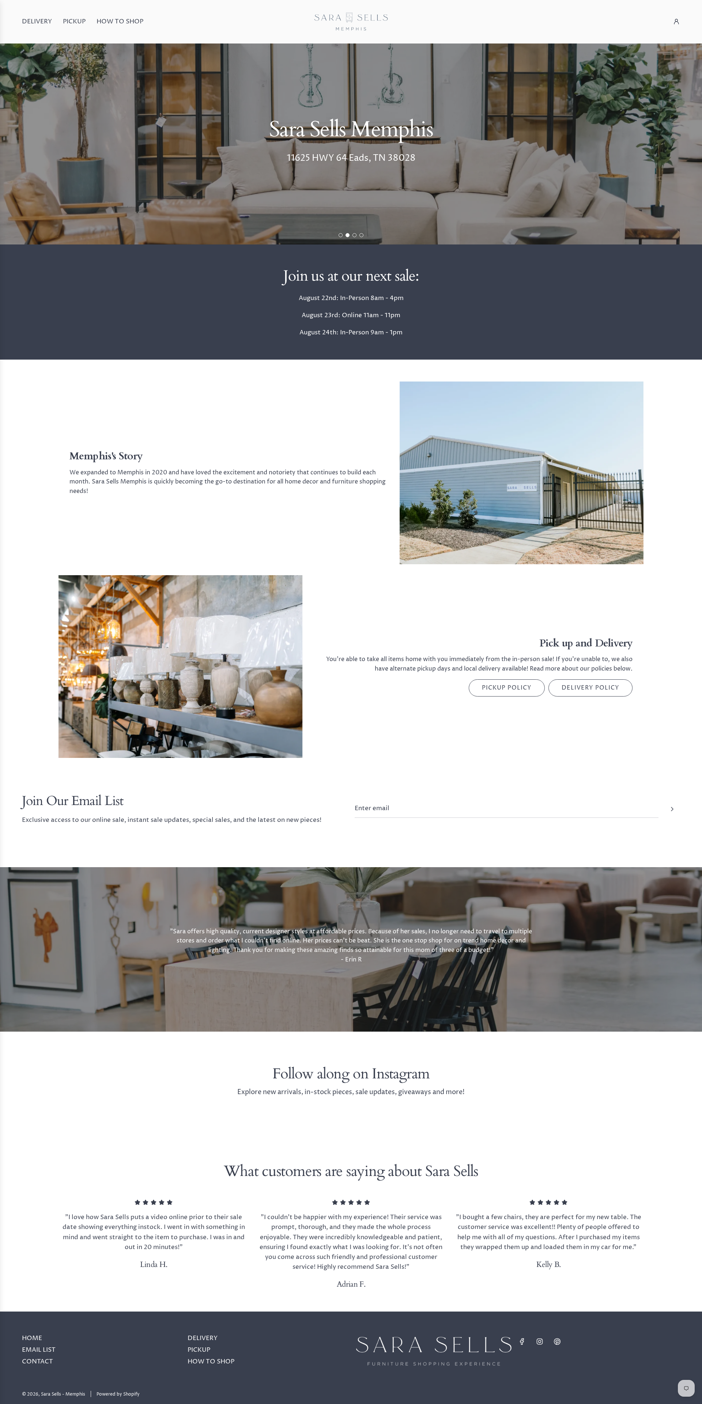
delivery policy (590, 688)
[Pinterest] (557, 1341)
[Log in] (676, 22)
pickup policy (507, 688)
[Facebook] (522, 1341)
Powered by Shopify (118, 1394)
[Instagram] (540, 1341)
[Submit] (672, 809)
